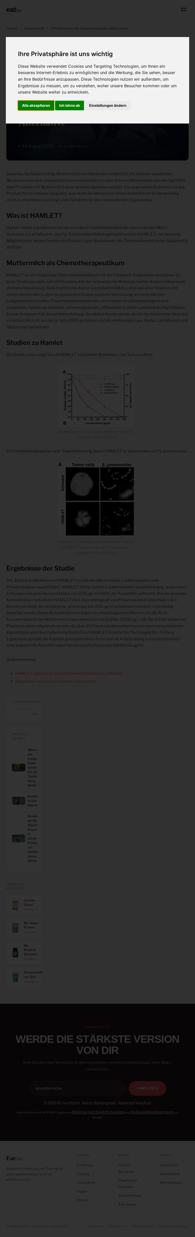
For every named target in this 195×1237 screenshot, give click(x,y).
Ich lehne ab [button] (69, 105)
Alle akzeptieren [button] (36, 105)
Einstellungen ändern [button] (107, 105)
